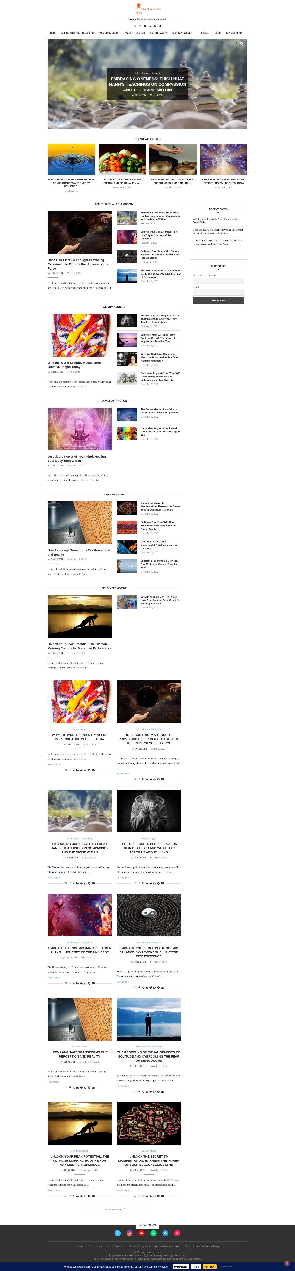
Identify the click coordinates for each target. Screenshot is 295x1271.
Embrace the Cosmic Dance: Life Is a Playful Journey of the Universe (160, 235)
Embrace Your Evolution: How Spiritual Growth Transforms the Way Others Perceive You (159, 338)
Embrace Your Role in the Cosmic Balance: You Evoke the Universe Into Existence (160, 254)
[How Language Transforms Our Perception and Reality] (80, 522)
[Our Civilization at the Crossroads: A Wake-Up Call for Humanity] (127, 547)
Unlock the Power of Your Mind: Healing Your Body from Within (77, 459)
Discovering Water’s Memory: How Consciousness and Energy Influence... (71, 183)
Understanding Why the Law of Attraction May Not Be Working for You (161, 431)
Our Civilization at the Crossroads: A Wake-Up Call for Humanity (159, 545)
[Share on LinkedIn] (77, 770)
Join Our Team (234, 33)
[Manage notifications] (287, 1263)
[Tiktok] (160, 26)
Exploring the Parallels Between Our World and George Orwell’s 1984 (159, 564)
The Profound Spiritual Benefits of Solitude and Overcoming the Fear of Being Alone (161, 273)
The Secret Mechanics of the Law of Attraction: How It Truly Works (160, 411)
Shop (218, 33)
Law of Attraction (134, 33)
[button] (54, 84)
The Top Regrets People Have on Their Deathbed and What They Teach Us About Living (147, 84)
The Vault (204, 33)
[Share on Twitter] (73, 770)
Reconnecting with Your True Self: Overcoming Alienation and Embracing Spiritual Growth (160, 376)
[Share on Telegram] (89, 770)
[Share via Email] (93, 770)
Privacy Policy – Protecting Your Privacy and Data (154, 1246)
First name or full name (204, 275)
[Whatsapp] (150, 26)
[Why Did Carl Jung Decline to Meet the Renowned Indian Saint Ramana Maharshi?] (127, 359)
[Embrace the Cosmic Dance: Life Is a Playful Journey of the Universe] (127, 237)
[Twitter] (135, 26)
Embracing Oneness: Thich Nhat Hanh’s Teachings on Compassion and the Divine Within (161, 216)
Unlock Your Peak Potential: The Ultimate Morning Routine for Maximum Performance (80, 646)
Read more (53, 764)
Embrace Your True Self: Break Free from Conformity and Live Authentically (158, 525)
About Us (103, 1246)
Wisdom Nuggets (108, 33)
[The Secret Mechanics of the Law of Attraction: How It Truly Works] (127, 414)
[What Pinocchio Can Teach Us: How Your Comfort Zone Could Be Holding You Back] (127, 602)
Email (196, 287)
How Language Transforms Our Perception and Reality (79, 552)
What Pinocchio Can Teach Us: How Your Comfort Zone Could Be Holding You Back (160, 600)
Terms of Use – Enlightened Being (202, 1246)
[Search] (236, 43)
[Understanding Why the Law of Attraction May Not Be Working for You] (127, 433)
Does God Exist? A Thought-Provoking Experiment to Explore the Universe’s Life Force (78, 264)
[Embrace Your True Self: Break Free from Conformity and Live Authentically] (127, 527)
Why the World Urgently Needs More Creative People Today (74, 365)
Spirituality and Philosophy (77, 33)
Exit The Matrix (158, 33)
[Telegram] (155, 26)
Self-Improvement (182, 33)
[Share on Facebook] (70, 770)
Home (53, 33)
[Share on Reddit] (81, 770)
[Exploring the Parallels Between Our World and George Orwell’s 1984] (127, 566)
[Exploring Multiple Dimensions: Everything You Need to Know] (224, 159)
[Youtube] (145, 26)
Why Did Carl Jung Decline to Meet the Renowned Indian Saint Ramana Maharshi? (160, 357)
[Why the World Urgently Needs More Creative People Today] (80, 335)
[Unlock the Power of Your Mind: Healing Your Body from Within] (80, 429)
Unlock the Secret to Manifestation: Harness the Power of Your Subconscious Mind (160, 506)
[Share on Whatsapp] (85, 770)
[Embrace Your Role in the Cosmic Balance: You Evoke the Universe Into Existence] (127, 256)
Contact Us (119, 1246)
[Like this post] (66, 770)
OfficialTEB (139, 95)
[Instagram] (140, 26)
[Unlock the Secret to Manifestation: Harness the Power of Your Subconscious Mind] (127, 508)
